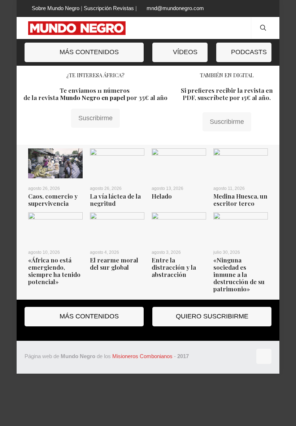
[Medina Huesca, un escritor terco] (240, 163)
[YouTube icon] (260, 8)
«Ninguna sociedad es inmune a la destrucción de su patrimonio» (239, 274)
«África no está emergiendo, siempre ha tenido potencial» (54, 271)
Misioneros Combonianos (142, 356)
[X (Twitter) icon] (242, 8)
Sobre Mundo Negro (55, 8)
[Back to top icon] (263, 356)
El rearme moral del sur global (114, 263)
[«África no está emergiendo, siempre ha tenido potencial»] (55, 227)
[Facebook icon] (233, 8)
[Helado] (179, 163)
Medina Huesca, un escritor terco (240, 199)
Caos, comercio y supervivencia (53, 199)
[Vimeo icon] (251, 8)
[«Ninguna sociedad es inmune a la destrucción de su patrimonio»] (240, 227)
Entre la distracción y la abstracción (174, 267)
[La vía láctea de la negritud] (117, 163)
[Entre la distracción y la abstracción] (179, 227)
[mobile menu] (239, 28)
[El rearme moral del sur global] (117, 227)
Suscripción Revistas (109, 8)
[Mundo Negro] (82, 28)
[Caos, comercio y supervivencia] (55, 163)
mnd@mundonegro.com (175, 8)
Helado (162, 196)
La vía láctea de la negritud (115, 199)
